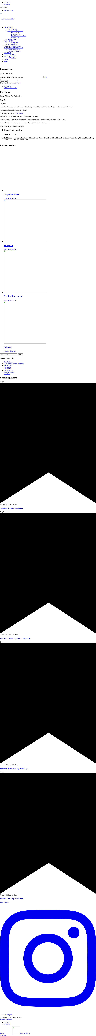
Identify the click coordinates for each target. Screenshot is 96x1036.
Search (20, 354)
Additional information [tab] (10, 88)
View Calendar (4, 902)
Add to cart (4, 81)
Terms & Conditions (6, 1019)
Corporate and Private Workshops (14, 363)
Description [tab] (7, 86)
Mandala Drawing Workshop (11, 508)
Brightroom (20, 113)
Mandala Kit (7, 369)
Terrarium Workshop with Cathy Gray (15, 638)
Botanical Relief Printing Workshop (13, 769)
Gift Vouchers (8, 365)
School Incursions (9, 372)
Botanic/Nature (8, 362)
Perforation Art (8, 370)
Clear (45, 77)
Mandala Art (16, 83)
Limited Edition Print (7, 77)
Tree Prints (7, 374)
